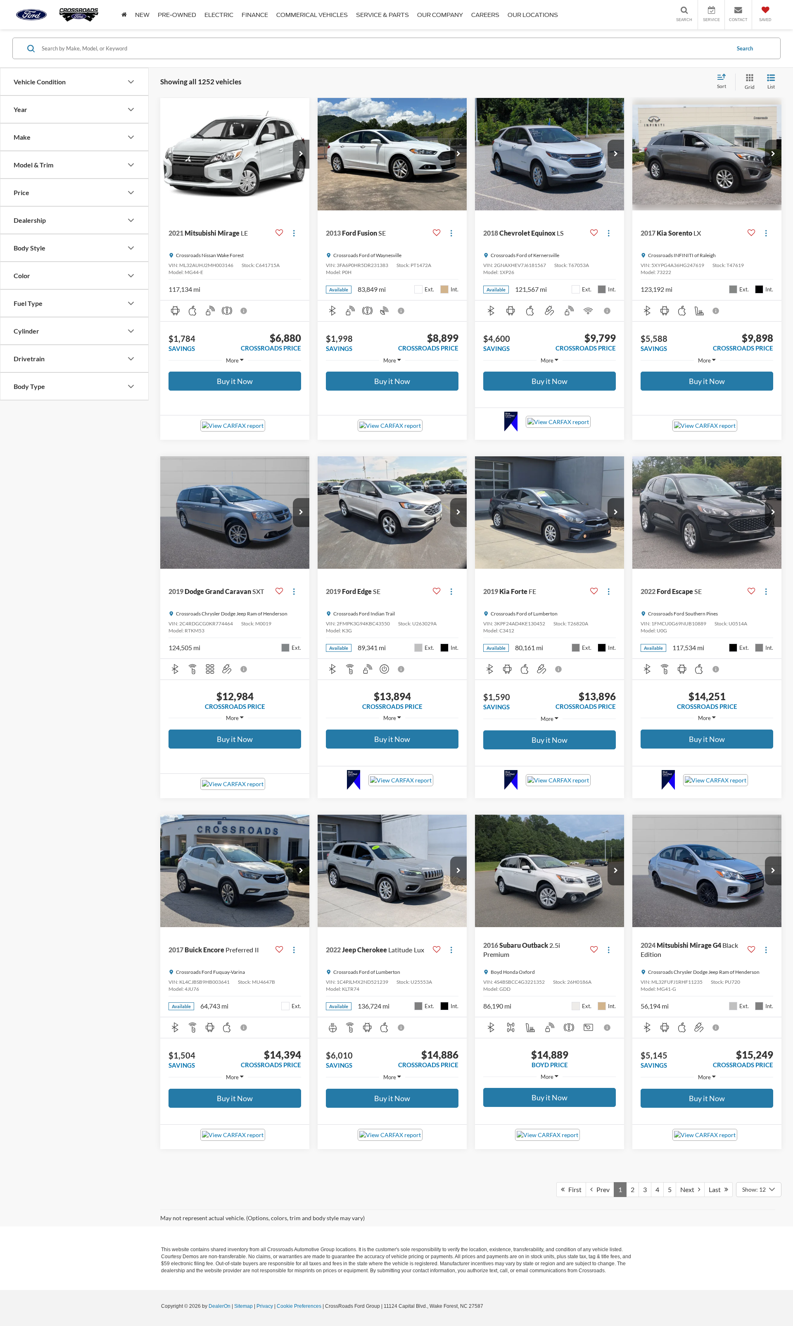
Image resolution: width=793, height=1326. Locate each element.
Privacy (264, 1306)
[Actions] (294, 233)
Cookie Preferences (299, 1306)
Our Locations (533, 15)
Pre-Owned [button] (177, 15)
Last (716, 1189)
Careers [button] (485, 15)
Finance (255, 15)
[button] (301, 154)
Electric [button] (218, 15)
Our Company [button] (440, 15)
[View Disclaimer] (244, 311)
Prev (601, 1189)
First (573, 1189)
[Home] (124, 14)
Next (689, 1189)
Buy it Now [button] (235, 381)
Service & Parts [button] (382, 15)
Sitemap (243, 1306)
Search (745, 48)
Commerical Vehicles (312, 15)
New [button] (142, 15)
